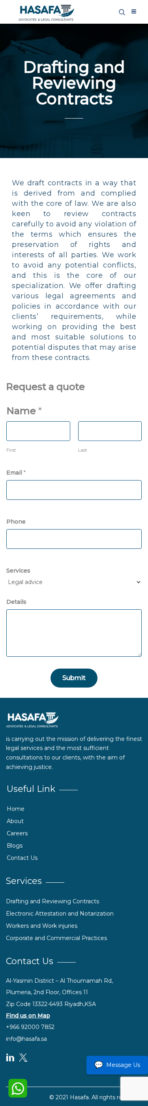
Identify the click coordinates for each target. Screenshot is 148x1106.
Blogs (14, 845)
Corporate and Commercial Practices (56, 938)
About (15, 821)
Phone (16, 521)
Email (16, 472)
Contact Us (22, 857)
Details (16, 601)
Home (15, 808)
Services (18, 570)
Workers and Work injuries (41, 925)
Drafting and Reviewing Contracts (52, 901)
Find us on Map (28, 1015)
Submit (74, 678)
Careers (17, 833)
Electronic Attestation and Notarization (60, 913)
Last (82, 450)
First (11, 450)
